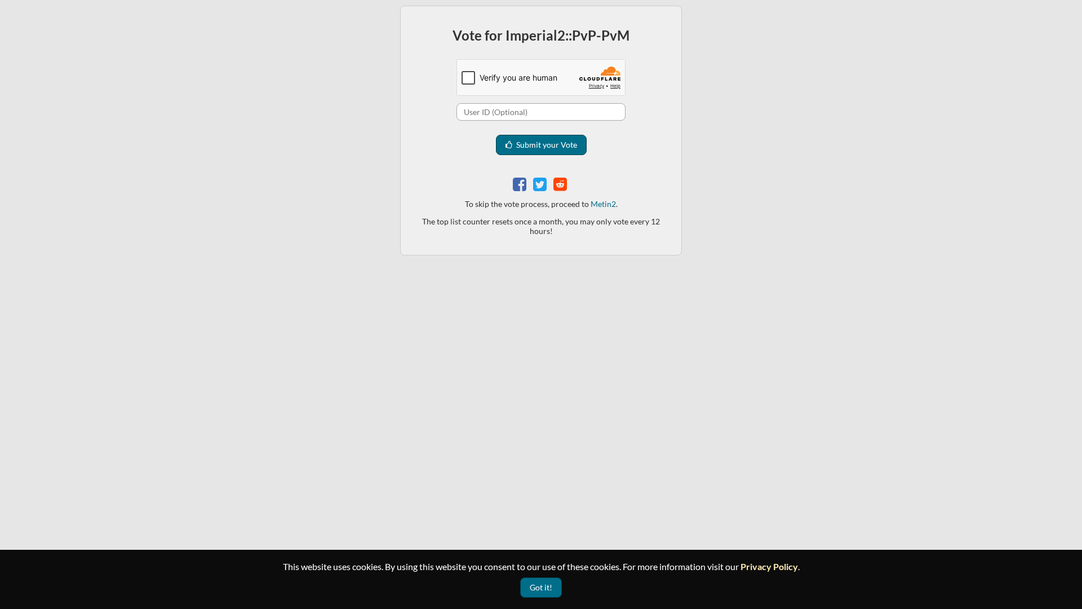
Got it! (541, 587)
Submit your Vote (546, 144)
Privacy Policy (769, 566)
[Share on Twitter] (541, 183)
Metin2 (603, 204)
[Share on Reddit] (561, 183)
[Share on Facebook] (521, 183)
